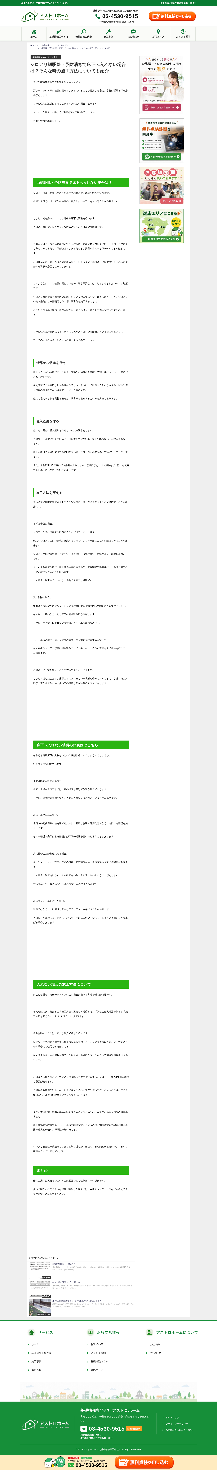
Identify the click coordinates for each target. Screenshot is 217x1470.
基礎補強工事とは (41, 1353)
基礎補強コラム (99, 1361)
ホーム (35, 1344)
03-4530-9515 (120, 16)
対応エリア (97, 1370)
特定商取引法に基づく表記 (179, 1430)
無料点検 (36, 1370)
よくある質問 (98, 1353)
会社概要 (155, 1344)
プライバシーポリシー (177, 1423)
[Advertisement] (81, 156)
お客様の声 (97, 1344)
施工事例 (36, 1361)
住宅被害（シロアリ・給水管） (45, 57)
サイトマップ (172, 1417)
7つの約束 (155, 1353)
